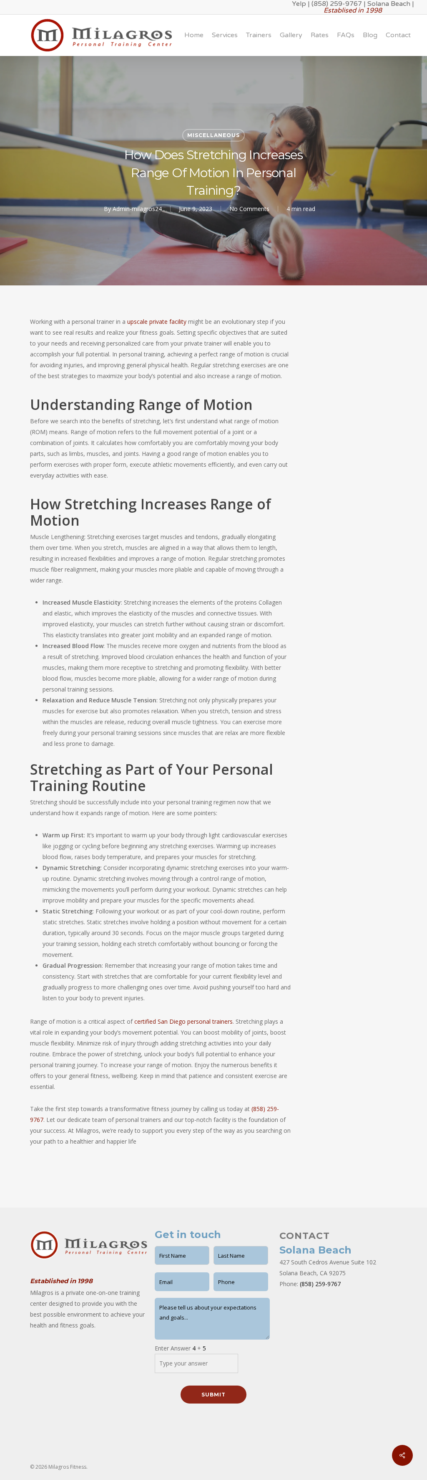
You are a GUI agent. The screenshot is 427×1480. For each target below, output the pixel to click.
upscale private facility (156, 321)
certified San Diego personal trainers (183, 1021)
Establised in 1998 (353, 10)
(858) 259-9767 (320, 1284)
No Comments (249, 208)
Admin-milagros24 (137, 208)
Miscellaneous (213, 135)
